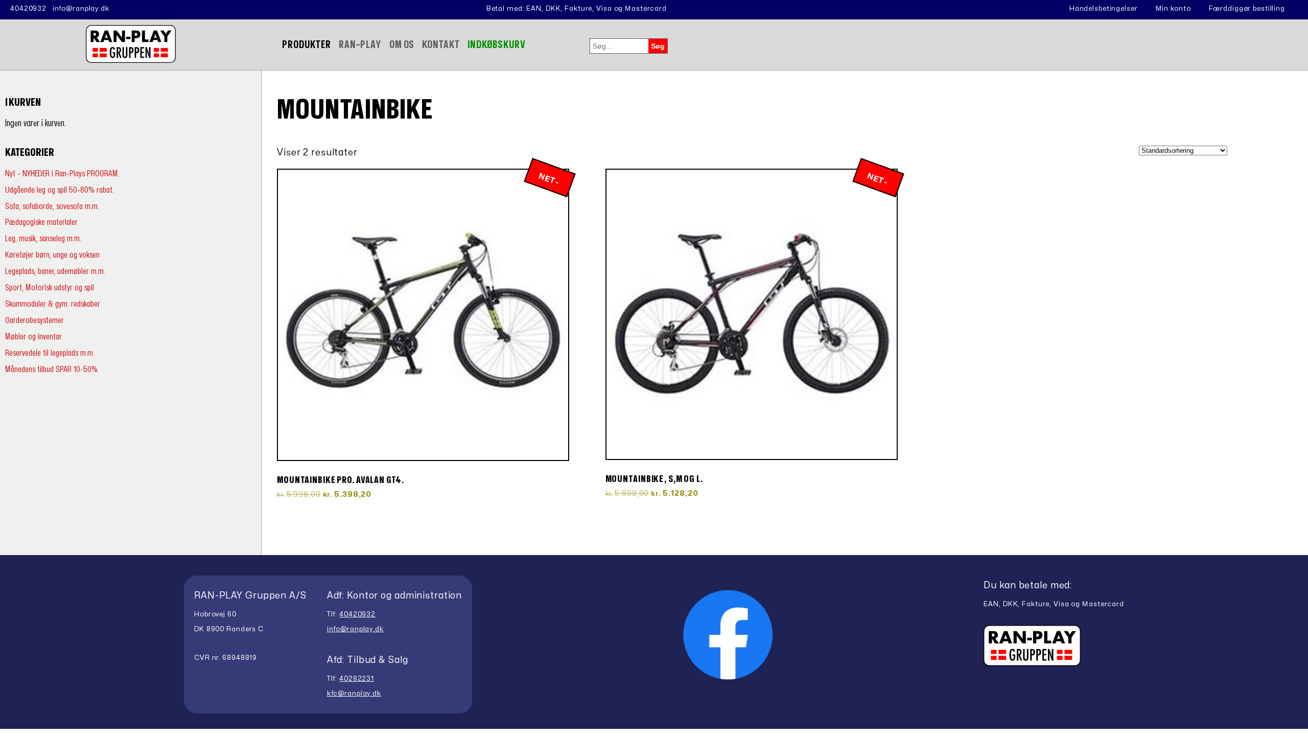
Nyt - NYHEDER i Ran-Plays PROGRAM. (62, 173)
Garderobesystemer (34, 320)
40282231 (356, 679)
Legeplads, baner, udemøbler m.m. (55, 271)
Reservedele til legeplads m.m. (50, 353)
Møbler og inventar (33, 336)
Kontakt (440, 45)
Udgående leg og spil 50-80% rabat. (59, 190)
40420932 (28, 9)
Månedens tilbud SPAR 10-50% (51, 369)
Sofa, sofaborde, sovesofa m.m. (52, 206)
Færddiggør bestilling (1247, 9)
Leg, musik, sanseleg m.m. (43, 238)
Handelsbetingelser (1103, 9)
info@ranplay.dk (81, 9)
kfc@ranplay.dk (354, 694)
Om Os (401, 45)
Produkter (306, 45)
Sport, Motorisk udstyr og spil (49, 287)
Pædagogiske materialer (41, 222)
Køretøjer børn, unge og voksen (52, 254)
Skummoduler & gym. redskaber (52, 304)
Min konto (1173, 9)
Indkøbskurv (497, 45)
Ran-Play (360, 45)
